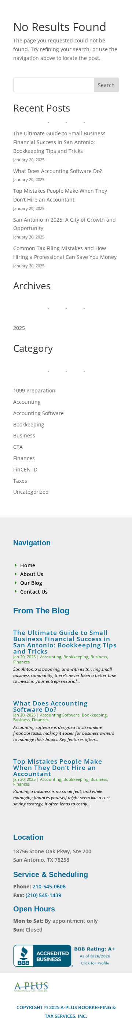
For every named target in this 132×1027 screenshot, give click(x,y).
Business (24, 435)
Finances (24, 458)
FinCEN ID (25, 469)
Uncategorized (31, 491)
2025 (19, 327)
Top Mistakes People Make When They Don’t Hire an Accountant (57, 767)
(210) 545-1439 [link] (43, 895)
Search (106, 85)
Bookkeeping (28, 424)
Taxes (20, 480)
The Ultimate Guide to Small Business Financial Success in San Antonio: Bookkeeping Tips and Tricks (59, 142)
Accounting (27, 401)
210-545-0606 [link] (49, 886)
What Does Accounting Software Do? (57, 171)
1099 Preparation (34, 390)
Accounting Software (38, 413)
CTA (18, 446)
